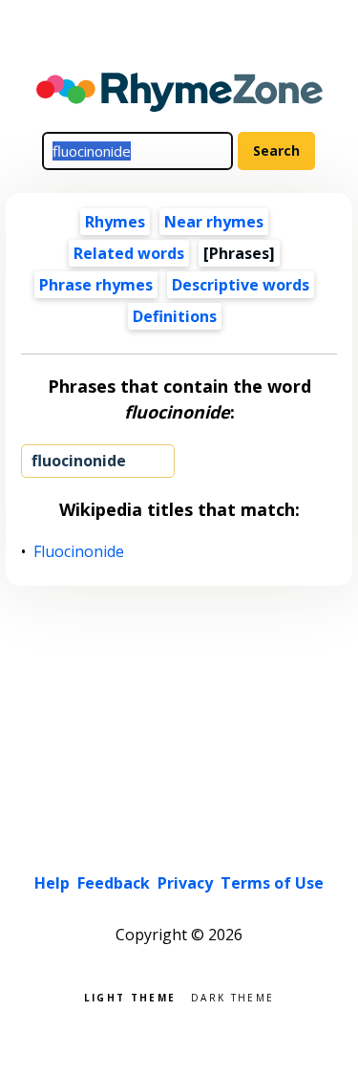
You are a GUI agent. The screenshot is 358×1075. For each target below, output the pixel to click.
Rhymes (115, 221)
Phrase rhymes (96, 284)
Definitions (175, 316)
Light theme (130, 996)
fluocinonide (79, 460)
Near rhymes (213, 221)
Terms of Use (272, 882)
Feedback (113, 882)
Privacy (185, 882)
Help (52, 882)
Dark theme (232, 996)
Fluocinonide (79, 552)
